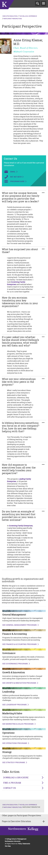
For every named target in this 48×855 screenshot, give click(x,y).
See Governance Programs (15, 664)
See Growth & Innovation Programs (19, 683)
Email (12, 171)
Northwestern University (32, 832)
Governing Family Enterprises (16, 283)
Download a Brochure (16, 777)
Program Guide (17, 181)
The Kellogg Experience (28, 16)
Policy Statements (24, 844)
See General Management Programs (19, 625)
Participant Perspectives (12, 19)
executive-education (7, 7)
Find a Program (12, 782)
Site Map (8, 846)
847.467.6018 (16, 177)
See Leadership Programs (14, 704)
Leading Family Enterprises (19, 480)
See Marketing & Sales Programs (18, 724)
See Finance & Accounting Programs (19, 644)
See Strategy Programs (13, 762)
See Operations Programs (14, 743)
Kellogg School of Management (16, 839)
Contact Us (9, 788)
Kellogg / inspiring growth (17, 832)
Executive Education (10, 16)
